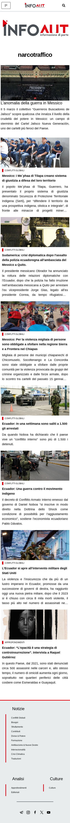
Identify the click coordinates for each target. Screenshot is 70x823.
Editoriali (15, 792)
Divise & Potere (18, 736)
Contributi (15, 731)
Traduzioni (16, 759)
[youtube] (48, 812)
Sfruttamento (17, 727)
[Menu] (6, 5)
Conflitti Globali (14, 170)
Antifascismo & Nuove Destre (24, 745)
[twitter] (41, 812)
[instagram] (28, 812)
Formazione (16, 740)
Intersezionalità (18, 749)
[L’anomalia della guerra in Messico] (35, 83)
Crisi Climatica (18, 754)
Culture (52, 788)
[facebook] (35, 812)
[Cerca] (63, 5)
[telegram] (21, 812)
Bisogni (14, 722)
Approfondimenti (14, 642)
